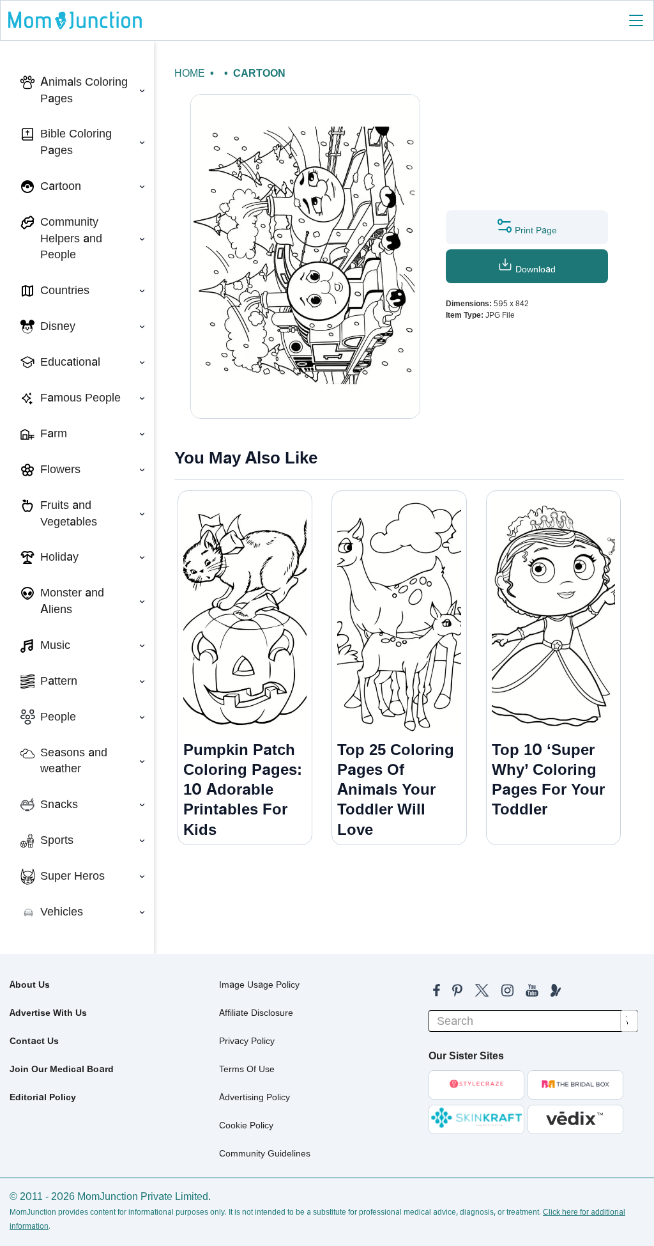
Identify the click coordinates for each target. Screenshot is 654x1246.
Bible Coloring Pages (76, 142)
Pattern (58, 680)
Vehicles (61, 911)
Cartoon (60, 186)
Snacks (59, 804)
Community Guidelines (264, 1153)
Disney (57, 326)
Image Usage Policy (259, 984)
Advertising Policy (254, 1097)
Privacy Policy (247, 1041)
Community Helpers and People (71, 238)
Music (55, 645)
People (58, 716)
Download (534, 269)
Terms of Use (247, 1069)
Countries (64, 290)
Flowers (60, 469)
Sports (56, 840)
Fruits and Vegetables (68, 513)
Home (189, 73)
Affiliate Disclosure (256, 1013)
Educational (70, 361)
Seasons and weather (73, 760)
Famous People (80, 397)
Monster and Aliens (72, 601)
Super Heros (72, 875)
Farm (53, 433)
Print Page (534, 230)
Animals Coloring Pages (84, 90)
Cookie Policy (246, 1125)
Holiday (59, 556)
